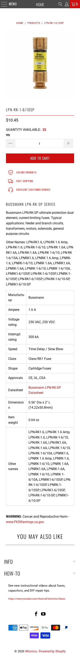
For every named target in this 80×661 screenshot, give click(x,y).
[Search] (60, 4)
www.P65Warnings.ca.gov (25, 522)
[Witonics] (40, 4)
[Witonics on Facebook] (36, 614)
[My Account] (66, 4)
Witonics (31, 651)
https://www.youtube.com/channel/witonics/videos (36, 598)
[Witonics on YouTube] (43, 614)
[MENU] (2, 4)
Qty (8, 134)
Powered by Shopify (52, 651)
